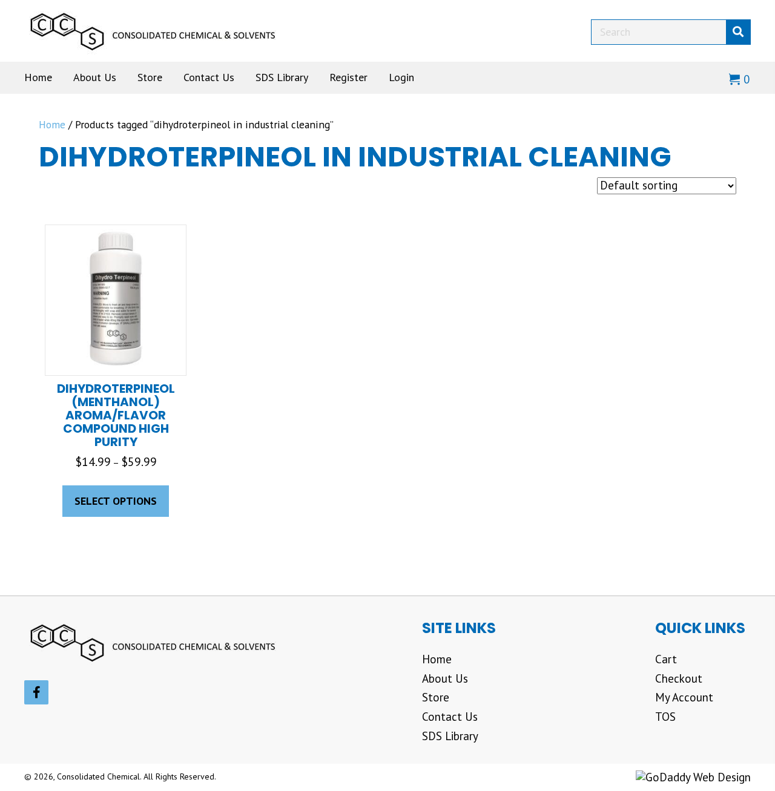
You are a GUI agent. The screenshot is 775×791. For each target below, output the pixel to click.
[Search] (738, 32)
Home (52, 124)
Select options (115, 501)
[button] (36, 692)
